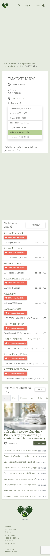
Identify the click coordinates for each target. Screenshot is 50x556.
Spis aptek (9, 540)
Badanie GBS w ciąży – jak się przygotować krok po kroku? (21, 456)
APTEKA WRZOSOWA (16, 369)
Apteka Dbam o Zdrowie (17, 278)
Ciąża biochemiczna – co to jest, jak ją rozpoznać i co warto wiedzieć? (21, 467)
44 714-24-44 (18, 98)
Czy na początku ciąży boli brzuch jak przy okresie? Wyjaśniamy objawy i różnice (21, 462)
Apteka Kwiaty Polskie (16, 354)
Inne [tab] (32, 398)
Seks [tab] (40, 398)
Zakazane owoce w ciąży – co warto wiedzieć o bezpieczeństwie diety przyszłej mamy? (21, 490)
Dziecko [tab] (23, 398)
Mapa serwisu (10, 529)
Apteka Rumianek (13, 233)
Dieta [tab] (14, 398)
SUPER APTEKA (13, 263)
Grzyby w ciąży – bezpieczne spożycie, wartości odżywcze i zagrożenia (21, 484)
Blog (26, 5)
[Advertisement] (25, 36)
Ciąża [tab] (6, 398)
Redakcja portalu (12, 538)
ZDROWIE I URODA (14, 324)
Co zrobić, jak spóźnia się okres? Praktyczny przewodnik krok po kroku (21, 450)
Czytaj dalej (39, 443)
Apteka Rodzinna (13, 248)
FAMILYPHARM (12, 308)
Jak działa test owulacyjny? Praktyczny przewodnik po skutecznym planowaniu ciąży (25, 435)
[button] (19, 5)
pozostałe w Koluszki (36, 225)
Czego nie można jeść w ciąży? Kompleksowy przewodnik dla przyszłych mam (21, 473)
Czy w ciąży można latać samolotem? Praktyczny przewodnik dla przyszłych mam (21, 479)
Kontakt (37, 5)
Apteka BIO (10, 293)
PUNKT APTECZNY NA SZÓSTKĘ (22, 339)
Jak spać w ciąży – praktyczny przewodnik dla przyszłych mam (21, 496)
